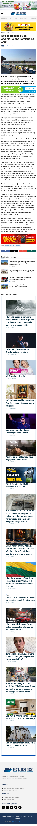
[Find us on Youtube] (15, 807)
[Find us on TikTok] (20, 807)
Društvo (12, 32)
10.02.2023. (19, 46)
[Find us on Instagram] (7, 807)
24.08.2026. (12, 266)
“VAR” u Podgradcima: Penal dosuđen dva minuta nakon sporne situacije (21, 285)
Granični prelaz (9, 245)
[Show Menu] (2, 13)
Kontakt (33, 18)
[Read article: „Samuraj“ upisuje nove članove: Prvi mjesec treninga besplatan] (4, 279)
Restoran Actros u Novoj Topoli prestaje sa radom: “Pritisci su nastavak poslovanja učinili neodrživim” (22, 262)
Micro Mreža (10, 46)
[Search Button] (35, 13)
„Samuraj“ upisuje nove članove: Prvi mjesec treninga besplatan (20, 278)
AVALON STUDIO (16, 821)
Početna (4, 18)
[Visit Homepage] (18, 13)
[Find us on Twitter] (11, 807)
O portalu (23, 18)
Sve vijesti (13, 18)
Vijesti (8, 32)
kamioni (18, 245)
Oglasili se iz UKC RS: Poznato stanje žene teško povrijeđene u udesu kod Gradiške (21, 271)
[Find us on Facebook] (3, 807)
